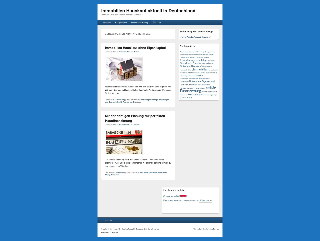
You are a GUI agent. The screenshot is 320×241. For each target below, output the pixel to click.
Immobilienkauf (213, 70)
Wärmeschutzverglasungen (209, 95)
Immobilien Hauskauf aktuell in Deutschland (148, 10)
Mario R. (137, 52)
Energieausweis (210, 52)
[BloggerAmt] (169, 196)
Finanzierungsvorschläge (149, 100)
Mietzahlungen (164, 100)
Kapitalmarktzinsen (211, 73)
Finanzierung (120, 100)
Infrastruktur (194, 73)
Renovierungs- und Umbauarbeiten (199, 84)
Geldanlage (211, 60)
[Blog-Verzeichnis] (181, 196)
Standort (204, 92)
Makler (199, 75)
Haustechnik (183, 70)
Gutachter (185, 66)
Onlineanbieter (184, 84)
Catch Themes (213, 229)
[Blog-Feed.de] (205, 200)
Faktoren (191, 57)
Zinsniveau (137, 102)
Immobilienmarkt (185, 73)
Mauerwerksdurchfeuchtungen (189, 78)
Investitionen (201, 73)
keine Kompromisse (186, 76)
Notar (192, 81)
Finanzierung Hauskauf (202, 57)
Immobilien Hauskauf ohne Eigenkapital (135, 47)
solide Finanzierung (125, 102)
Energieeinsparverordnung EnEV (190, 55)
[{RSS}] (181, 200)
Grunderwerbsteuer (203, 63)
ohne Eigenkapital (111, 102)
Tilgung (107, 175)
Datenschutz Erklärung (109, 232)
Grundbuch (186, 63)
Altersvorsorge (200, 52)
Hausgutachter (121, 22)
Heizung (190, 70)
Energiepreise (204, 55)
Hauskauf (107, 22)
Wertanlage (194, 94)
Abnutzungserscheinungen (188, 52)
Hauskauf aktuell (207, 66)
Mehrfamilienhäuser (204, 78)
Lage (193, 76)
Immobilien (200, 69)
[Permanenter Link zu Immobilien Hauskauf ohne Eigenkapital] (123, 83)
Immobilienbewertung (139, 22)
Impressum (108, 220)
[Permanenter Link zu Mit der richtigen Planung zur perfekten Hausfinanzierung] (123, 156)
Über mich (157, 22)
